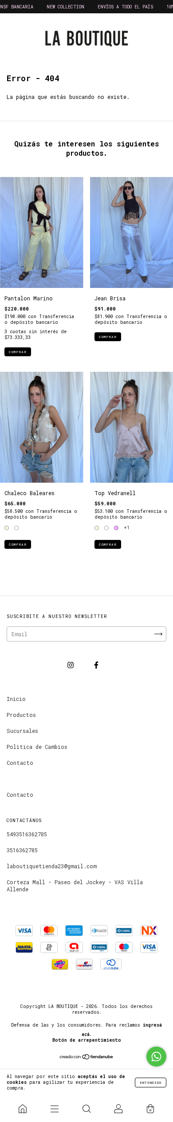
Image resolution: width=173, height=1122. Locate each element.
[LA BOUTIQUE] (23, 1108)
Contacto (20, 762)
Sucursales (22, 730)
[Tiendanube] (86, 1057)
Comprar (18, 352)
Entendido (150, 1082)
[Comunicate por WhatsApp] (156, 1057)
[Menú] (55, 1108)
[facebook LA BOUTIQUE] (96, 664)
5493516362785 (27, 834)
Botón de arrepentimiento (86, 1040)
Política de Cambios (37, 746)
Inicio (16, 698)
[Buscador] (86, 1108)
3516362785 (22, 850)
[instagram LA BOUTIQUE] (72, 664)
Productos (21, 714)
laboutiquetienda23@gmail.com (52, 866)
